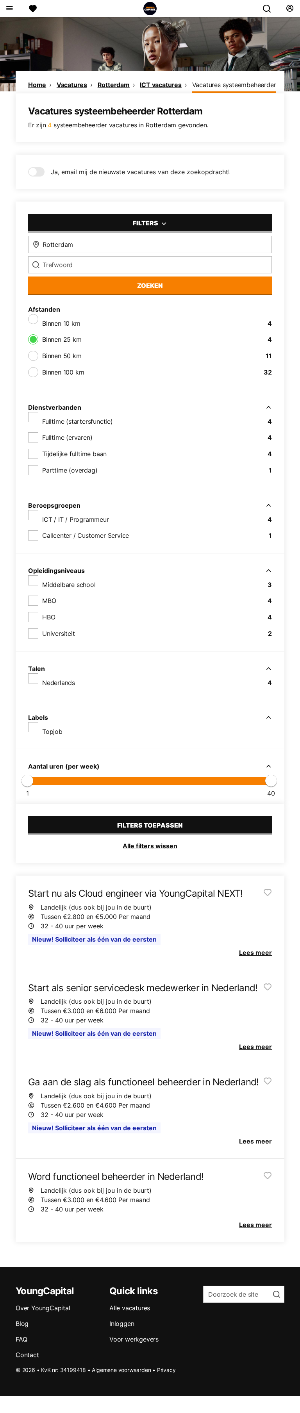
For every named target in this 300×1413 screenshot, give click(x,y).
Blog (22, 1323)
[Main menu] (9, 8)
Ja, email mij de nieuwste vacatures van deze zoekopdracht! (140, 172)
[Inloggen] (289, 8)
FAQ (21, 1339)
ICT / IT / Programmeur (75, 519)
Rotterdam (114, 85)
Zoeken (150, 285)
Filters (146, 223)
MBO (49, 601)
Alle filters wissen (150, 846)
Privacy (166, 1370)
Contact (27, 1355)
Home (37, 85)
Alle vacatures (129, 1308)
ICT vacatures (160, 85)
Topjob (52, 731)
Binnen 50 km (62, 356)
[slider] (27, 781)
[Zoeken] (269, 8)
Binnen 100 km (63, 372)
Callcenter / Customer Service (85, 535)
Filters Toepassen (150, 825)
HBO (48, 617)
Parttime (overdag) (69, 470)
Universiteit (58, 633)
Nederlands (58, 683)
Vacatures (72, 85)
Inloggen (121, 1323)
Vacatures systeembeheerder (234, 85)
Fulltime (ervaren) (67, 437)
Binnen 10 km (61, 323)
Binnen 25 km (62, 339)
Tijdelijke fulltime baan (74, 454)
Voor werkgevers (134, 1339)
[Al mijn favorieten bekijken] (33, 8)
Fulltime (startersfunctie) (77, 421)
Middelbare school (69, 585)
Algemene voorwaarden (121, 1370)
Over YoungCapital (43, 1308)
